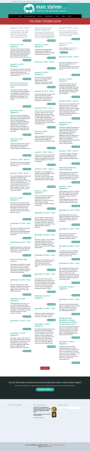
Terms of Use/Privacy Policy (54, 444)
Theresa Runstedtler (40, 195)
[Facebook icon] (70, 1)
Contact (63, 444)
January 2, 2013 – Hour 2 (19, 159)
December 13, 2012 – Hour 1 (20, 322)
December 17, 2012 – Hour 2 (69, 300)
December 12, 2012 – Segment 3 (43, 325)
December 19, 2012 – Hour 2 (45, 275)
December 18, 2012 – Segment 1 (18, 300)
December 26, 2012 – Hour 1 (20, 243)
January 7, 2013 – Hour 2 (68, 151)
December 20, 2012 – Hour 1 (69, 264)
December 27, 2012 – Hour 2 (20, 224)
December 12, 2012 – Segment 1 (67, 343)
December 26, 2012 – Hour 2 (45, 236)
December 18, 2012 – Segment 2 (43, 297)
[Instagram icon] (77, 1)
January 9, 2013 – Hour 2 (68, 101)
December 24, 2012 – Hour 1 (45, 256)
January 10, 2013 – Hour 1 (45, 91)
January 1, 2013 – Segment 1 (17, 199)
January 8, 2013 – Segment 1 (17, 140)
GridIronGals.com (67, 49)
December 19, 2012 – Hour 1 (20, 281)
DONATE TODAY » (45, 389)
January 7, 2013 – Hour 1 (44, 152)
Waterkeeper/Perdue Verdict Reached (67, 169)
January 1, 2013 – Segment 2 (41, 192)
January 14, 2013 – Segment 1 (66, 80)
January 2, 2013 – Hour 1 (19, 173)
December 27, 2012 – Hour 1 (69, 230)
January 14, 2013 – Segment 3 (17, 65)
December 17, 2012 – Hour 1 (45, 309)
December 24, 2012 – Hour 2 (69, 247)
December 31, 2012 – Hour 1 (45, 214)
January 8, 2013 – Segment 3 (65, 123)
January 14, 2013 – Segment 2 (42, 73)
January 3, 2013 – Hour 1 (44, 169)
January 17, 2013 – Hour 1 (68, 28)
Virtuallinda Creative (47, 446)
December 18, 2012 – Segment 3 (67, 288)
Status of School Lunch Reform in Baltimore (43, 29)
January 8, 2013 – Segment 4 (17, 111)
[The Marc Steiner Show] (45, 8)
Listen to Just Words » (38, 417)
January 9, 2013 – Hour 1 (44, 108)
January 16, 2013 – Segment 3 (66, 44)
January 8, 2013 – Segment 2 (41, 132)
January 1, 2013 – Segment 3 (65, 187)
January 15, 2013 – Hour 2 (69, 57)
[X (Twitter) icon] (72, 1)
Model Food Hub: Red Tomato (18, 260)
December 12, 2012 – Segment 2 (18, 334)
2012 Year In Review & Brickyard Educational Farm (19, 85)
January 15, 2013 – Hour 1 (45, 62)
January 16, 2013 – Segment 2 (42, 46)
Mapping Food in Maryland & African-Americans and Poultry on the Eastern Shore (68, 321)
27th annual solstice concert (43, 285)
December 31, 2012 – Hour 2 (69, 211)
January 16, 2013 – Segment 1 (17, 46)
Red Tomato (23, 265)
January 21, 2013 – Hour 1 (20, 28)
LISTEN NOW (27, 40)
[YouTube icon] (74, 1)
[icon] (79, 1)
